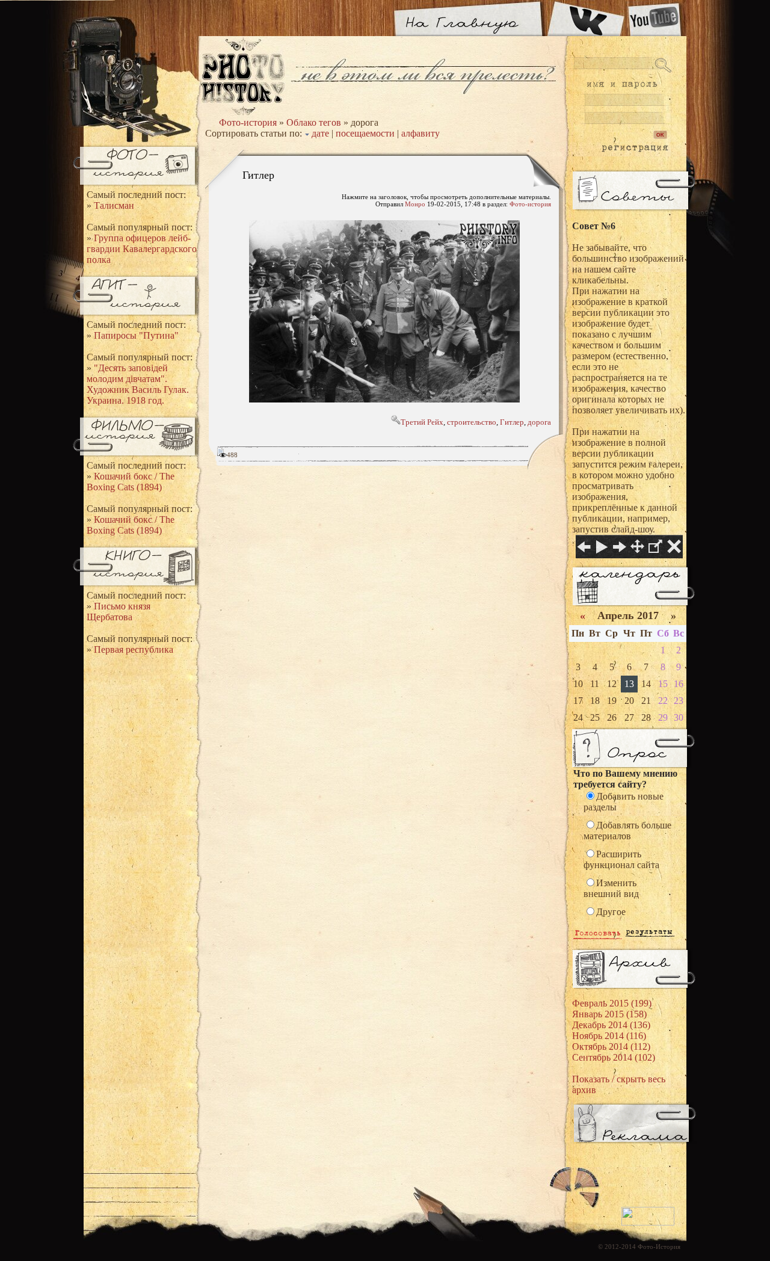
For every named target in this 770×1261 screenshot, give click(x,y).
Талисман (114, 205)
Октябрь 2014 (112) (611, 1046)
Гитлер (258, 174)
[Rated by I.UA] (647, 1223)
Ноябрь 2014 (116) (609, 1036)
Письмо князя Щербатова (118, 611)
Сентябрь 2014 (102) (613, 1057)
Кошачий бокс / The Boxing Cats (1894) (130, 481)
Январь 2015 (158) (609, 1014)
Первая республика (133, 649)
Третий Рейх (422, 422)
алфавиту (420, 133)
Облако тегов (313, 122)
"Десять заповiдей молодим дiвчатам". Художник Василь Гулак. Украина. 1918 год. (138, 384)
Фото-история (248, 122)
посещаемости (365, 133)
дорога (539, 422)
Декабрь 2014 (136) (611, 1025)
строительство (471, 422)
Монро (415, 204)
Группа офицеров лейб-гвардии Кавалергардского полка (142, 249)
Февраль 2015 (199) (611, 1003)
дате (320, 133)
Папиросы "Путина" (136, 335)
